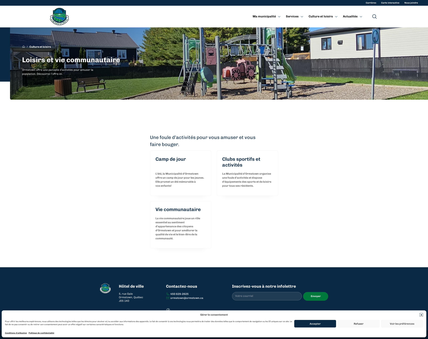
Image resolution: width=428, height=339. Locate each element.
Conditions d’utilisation (16, 333)
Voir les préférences (402, 323)
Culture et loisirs (321, 16)
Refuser (358, 323)
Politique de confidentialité (41, 333)
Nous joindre (411, 3)
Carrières (371, 3)
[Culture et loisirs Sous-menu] (336, 16)
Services (292, 16)
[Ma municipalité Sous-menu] (279, 16)
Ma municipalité (264, 16)
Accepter (315, 323)
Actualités (350, 16)
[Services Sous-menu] (302, 16)
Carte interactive (390, 3)
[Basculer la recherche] (374, 16)
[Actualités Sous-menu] (361, 16)
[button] (421, 314)
